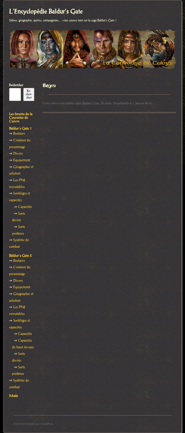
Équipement (21, 160)
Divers (18, 153)
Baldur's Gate (91, 103)
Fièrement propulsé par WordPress (33, 424)
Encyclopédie (121, 103)
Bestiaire (106, 103)
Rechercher (16, 85)
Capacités (25, 207)
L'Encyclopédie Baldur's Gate (46, 12)
